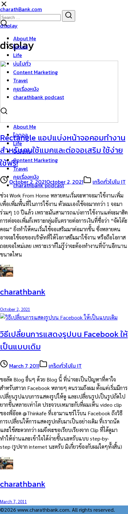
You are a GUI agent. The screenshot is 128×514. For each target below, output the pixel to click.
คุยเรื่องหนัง (26, 89)
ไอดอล (20, 47)
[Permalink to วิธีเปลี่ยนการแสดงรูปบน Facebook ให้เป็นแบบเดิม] (58, 317)
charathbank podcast (38, 97)
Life (17, 55)
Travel (20, 80)
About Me (24, 38)
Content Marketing (35, 72)
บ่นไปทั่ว (22, 64)
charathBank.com (21, 9)
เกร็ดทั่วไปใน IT (109, 182)
